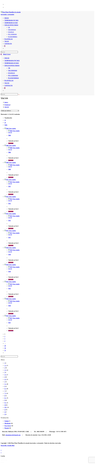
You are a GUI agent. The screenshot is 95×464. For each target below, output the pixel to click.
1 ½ (5, 365)
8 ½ (5, 398)
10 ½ (5, 407)
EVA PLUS (11, 73)
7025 (9, 288)
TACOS (6, 83)
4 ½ (5, 379)
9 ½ (5, 402)
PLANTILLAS (8, 80)
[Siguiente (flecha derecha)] (3, 462)
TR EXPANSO (12, 70)
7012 (9, 203)
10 (5, 405)
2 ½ (5, 370)
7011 (9, 186)
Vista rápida (12, 128)
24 (5, 122)
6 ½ (5, 388)
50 (5, 348)
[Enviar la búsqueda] (19, 94)
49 (5, 345)
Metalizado (7, 423)
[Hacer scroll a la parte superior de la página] (1, 448)
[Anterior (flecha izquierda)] (1, 462)
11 (5, 409)
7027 (9, 322)
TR (9, 68)
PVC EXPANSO (13, 75)
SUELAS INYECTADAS (11, 65)
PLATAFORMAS (13, 78)
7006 (9, 152)
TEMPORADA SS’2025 (11, 63)
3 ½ (5, 374)
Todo (5, 125)
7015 (9, 220)
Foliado (6, 421)
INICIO (6, 58)
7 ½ (5, 393)
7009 (9, 169)
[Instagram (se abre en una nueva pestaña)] (6, 7)
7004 (9, 135)
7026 (9, 305)
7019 (9, 271)
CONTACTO (8, 85)
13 (5, 414)
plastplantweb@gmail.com (13, 435)
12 (5, 120)
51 (5, 350)
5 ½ (5, 384)
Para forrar (7, 425)
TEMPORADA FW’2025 (12, 60)
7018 (9, 254)
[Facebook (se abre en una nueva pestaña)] (6, 4)
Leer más (10, 143)
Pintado (6, 428)
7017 (9, 237)
